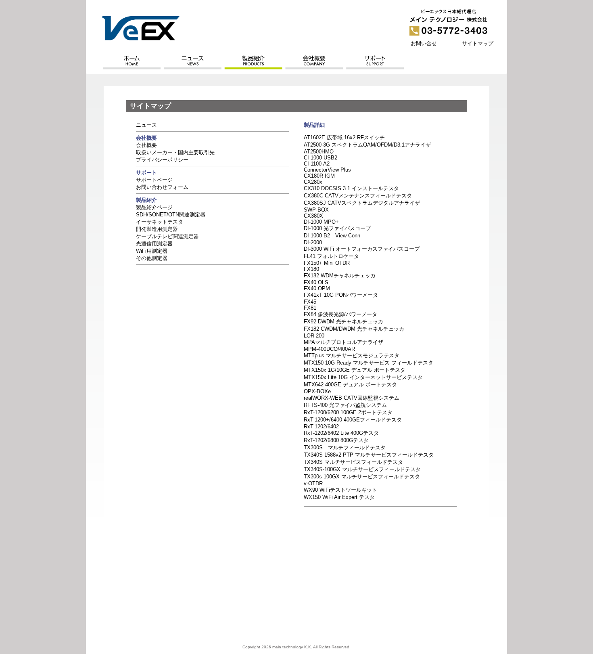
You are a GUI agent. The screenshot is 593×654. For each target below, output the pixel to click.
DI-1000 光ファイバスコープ (337, 228)
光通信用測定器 (154, 244)
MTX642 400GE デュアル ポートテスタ (350, 385)
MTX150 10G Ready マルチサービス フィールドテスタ (368, 363)
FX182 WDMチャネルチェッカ (340, 275)
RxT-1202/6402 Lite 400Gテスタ (341, 433)
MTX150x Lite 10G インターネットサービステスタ (363, 377)
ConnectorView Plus (327, 170)
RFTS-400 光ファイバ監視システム (345, 405)
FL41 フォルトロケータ (331, 256)
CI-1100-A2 (317, 164)
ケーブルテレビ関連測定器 (167, 236)
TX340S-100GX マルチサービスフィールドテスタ (362, 469)
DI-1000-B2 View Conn (332, 236)
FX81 (310, 308)
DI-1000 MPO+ (321, 222)
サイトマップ (477, 43)
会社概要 (146, 145)
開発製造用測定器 (157, 229)
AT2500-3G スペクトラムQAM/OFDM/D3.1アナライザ (367, 145)
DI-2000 (313, 242)
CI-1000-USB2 (320, 158)
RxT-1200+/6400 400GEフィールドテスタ (353, 420)
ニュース (146, 125)
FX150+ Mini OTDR (327, 263)
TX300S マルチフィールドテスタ (345, 447)
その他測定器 (151, 258)
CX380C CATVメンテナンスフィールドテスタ (358, 196)
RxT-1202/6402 (321, 426)
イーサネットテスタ (159, 222)
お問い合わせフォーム (162, 187)
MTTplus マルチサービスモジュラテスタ (351, 355)
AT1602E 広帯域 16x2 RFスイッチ (344, 137)
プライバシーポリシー (162, 160)
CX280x (313, 182)
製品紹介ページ (154, 207)
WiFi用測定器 (151, 251)
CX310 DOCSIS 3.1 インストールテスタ (351, 188)
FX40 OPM (317, 288)
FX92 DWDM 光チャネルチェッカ (343, 322)
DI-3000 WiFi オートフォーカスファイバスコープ (362, 249)
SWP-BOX (316, 210)
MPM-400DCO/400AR (329, 349)
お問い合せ (424, 43)
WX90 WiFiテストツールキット (340, 490)
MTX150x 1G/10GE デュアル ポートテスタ (354, 370)
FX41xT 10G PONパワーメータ (341, 295)
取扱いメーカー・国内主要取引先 (175, 152)
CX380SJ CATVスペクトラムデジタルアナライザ (362, 203)
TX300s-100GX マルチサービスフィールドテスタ (362, 477)
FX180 (311, 269)
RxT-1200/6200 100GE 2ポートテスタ (348, 412)
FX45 (310, 302)
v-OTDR (313, 483)
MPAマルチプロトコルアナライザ (343, 342)
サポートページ (154, 180)
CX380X (313, 216)
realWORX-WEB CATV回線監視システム (351, 398)
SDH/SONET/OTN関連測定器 (170, 215)
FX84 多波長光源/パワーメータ (340, 314)
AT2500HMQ (319, 152)
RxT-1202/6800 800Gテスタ (336, 440)
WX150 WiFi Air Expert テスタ (339, 497)
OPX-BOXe (317, 391)
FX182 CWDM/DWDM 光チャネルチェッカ (354, 329)
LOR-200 (314, 336)
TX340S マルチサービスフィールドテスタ (353, 462)
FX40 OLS (316, 282)
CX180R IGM (319, 176)
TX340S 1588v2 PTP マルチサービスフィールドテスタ (369, 455)
